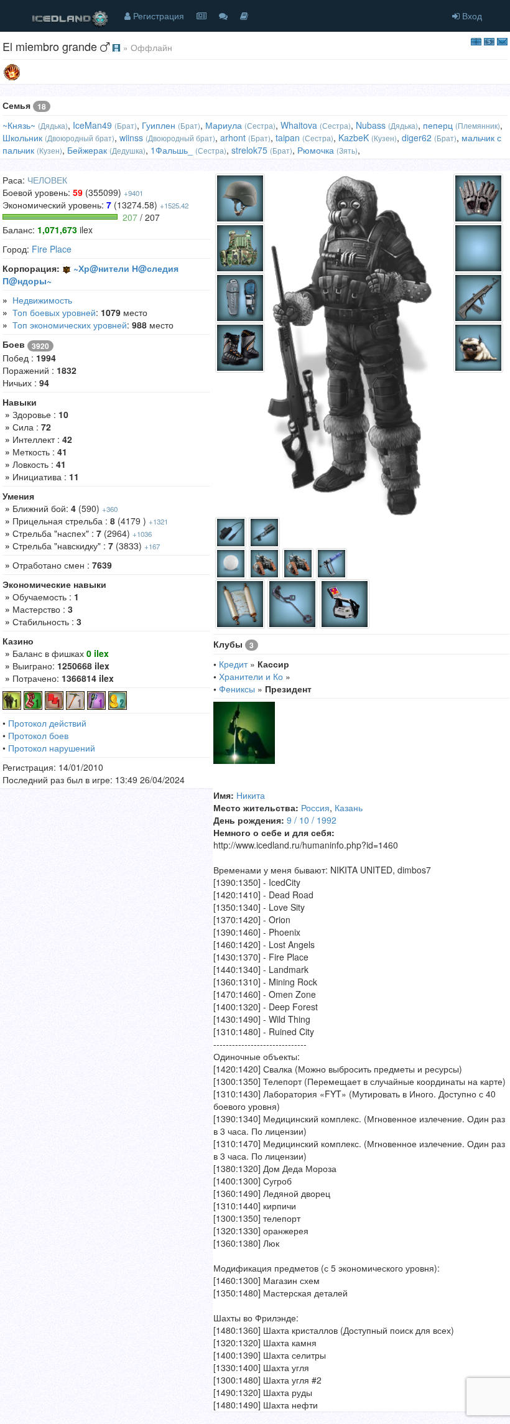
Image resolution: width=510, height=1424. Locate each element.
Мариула (223, 125)
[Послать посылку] (476, 40)
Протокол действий (47, 723)
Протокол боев (38, 735)
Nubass (371, 125)
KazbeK (353, 137)
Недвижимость (42, 300)
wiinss (131, 137)
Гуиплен (158, 125)
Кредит (233, 664)
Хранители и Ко (251, 676)
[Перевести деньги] (489, 40)
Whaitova (298, 125)
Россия (315, 807)
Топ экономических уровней (69, 325)
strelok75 (249, 150)
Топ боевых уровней (54, 312)
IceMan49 (92, 125)
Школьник (22, 137)
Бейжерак (87, 150)
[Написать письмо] (502, 40)
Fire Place (52, 249)
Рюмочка (315, 150)
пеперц (438, 125)
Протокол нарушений (51, 748)
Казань (349, 807)
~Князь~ (18, 125)
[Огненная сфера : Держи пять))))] (11, 71)
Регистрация (157, 15)
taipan (288, 137)
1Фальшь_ (172, 150)
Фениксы (237, 688)
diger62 (417, 137)
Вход (471, 15)
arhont (233, 137)
